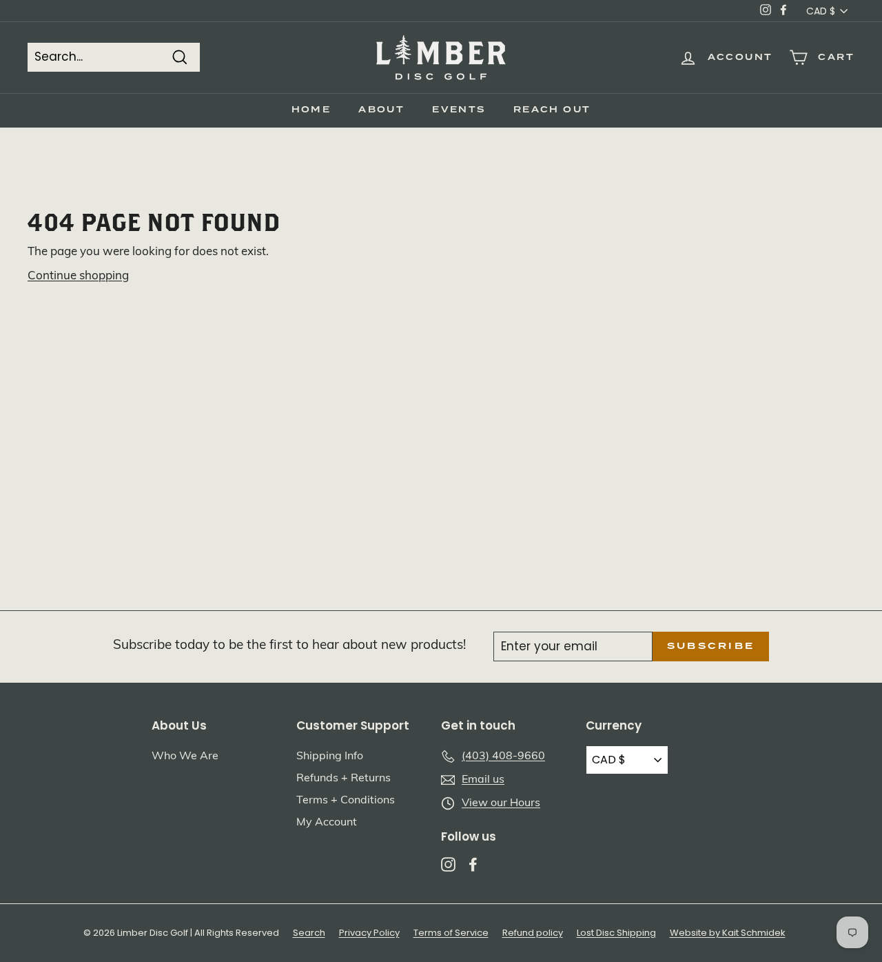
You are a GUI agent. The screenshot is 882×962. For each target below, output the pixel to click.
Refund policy (532, 932)
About (381, 110)
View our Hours (501, 803)
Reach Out (552, 110)
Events (458, 110)
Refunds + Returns (343, 778)
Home (311, 110)
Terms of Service (451, 932)
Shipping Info (329, 756)
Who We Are (185, 756)
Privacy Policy (369, 932)
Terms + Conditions (345, 800)
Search (309, 932)
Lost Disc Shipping (616, 932)
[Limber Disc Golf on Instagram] (448, 864)
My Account (326, 822)
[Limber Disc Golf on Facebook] (473, 864)
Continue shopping (78, 276)
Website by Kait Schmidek (728, 932)
